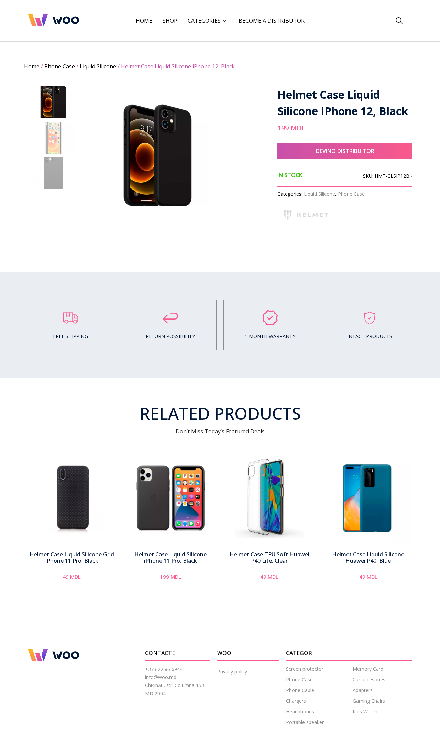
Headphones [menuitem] (300, 711)
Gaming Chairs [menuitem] (369, 700)
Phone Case (59, 66)
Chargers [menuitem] (296, 700)
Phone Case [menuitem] (299, 679)
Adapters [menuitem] (363, 690)
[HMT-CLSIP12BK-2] (157, 155)
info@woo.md (160, 677)
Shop (170, 20)
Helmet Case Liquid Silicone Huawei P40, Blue (368, 557)
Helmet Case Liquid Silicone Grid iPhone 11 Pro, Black (72, 557)
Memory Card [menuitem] (368, 668)
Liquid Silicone (98, 66)
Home (144, 20)
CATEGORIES (204, 20)
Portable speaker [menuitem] (305, 722)
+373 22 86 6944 (164, 669)
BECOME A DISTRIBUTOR (272, 20)
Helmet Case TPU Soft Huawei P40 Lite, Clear (269, 557)
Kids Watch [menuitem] (365, 711)
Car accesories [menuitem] (369, 679)
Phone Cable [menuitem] (300, 690)
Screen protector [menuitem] (304, 668)
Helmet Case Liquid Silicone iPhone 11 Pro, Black (170, 557)
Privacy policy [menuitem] (232, 671)
